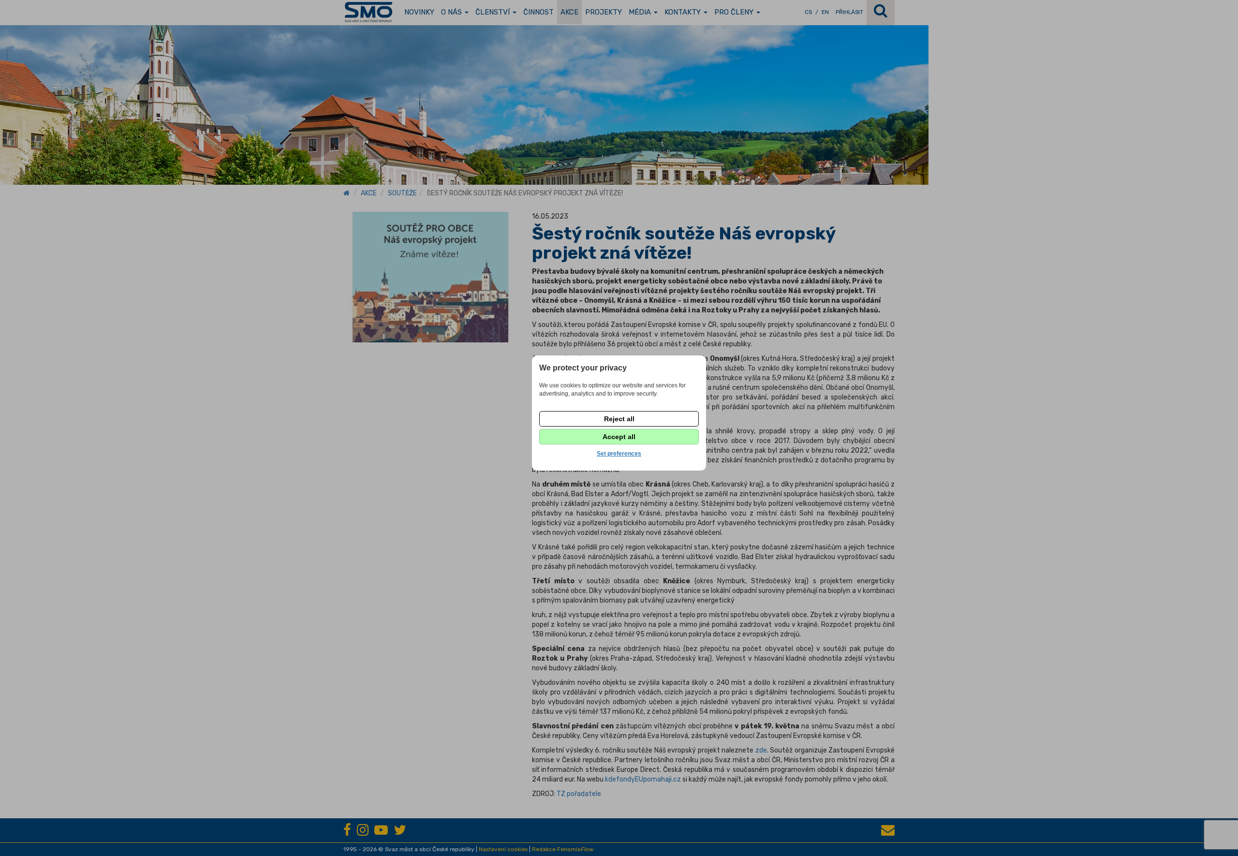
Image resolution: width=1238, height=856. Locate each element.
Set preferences (619, 453)
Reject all (619, 419)
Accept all (619, 437)
